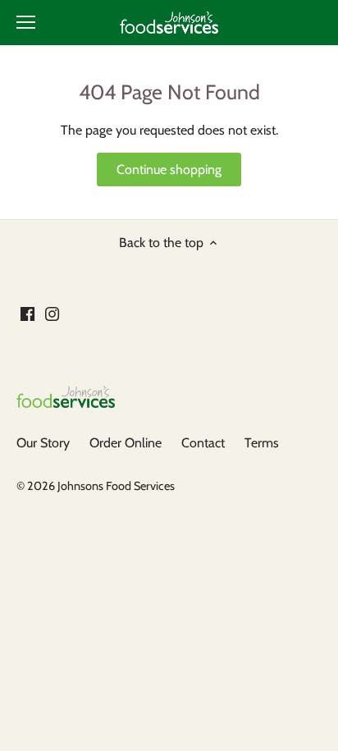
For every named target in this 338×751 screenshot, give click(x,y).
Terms (261, 443)
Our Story (43, 443)
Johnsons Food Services (116, 486)
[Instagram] (52, 313)
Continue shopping (169, 169)
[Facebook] (27, 313)
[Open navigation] (25, 22)
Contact (203, 443)
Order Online (125, 443)
